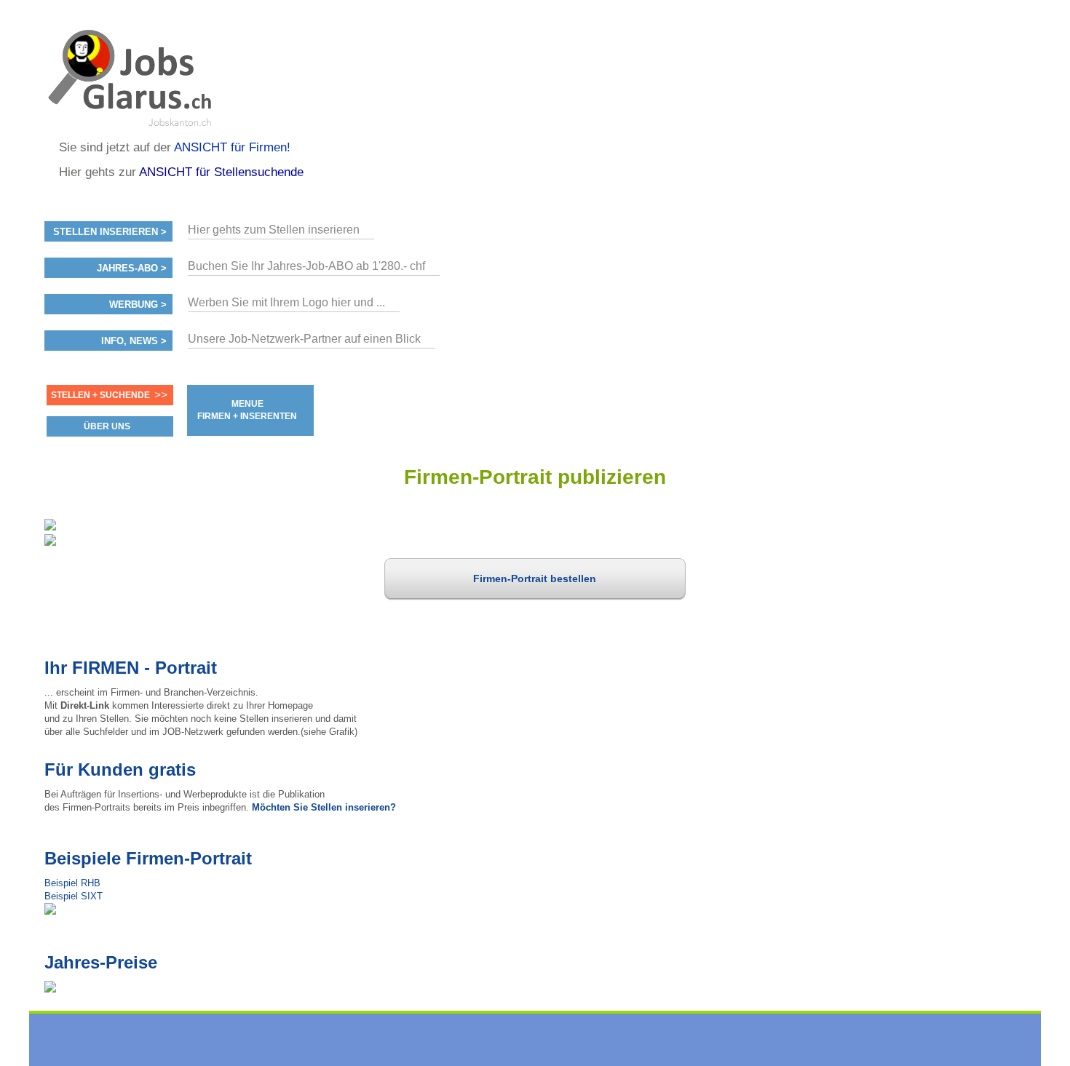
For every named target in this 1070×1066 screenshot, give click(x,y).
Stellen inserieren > (110, 232)
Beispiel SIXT (73, 896)
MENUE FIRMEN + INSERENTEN (247, 410)
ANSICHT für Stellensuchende (221, 172)
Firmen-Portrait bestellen (534, 578)
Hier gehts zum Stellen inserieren (274, 229)
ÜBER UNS (107, 426)
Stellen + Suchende (100, 395)
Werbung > (138, 305)
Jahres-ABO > (132, 268)
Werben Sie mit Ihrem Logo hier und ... (286, 302)
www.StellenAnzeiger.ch (131, 75)
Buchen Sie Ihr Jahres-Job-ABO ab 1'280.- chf (306, 266)
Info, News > (134, 341)
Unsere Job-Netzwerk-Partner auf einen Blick (304, 339)
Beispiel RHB (72, 883)
